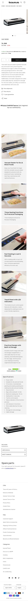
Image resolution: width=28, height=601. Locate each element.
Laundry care (6, 568)
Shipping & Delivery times (10, 525)
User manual (6, 450)
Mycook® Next (7, 548)
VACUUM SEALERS (10, 6)
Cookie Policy (6, 506)
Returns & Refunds (8, 492)
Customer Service (9, 468)
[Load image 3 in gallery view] (15, 35)
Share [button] (5, 98)
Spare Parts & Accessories (10, 522)
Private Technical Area (9, 532)
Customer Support (8, 518)
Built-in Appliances (8, 558)
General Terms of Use (9, 499)
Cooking (5, 555)
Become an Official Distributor (11, 539)
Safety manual (6, 454)
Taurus (11, 598)
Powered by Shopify (17, 598)
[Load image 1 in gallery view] (12, 35)
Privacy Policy (6, 502)
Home (3, 6)
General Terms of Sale (9, 496)
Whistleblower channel (9, 509)
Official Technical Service (9, 529)
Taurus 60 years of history (10, 489)
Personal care (6, 565)
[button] (3, 2)
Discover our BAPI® (8, 551)
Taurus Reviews (7, 535)
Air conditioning (7, 571)
